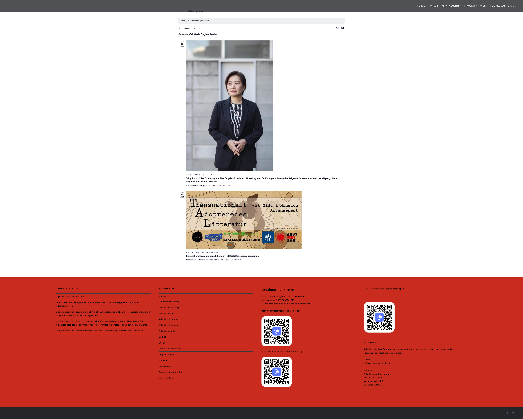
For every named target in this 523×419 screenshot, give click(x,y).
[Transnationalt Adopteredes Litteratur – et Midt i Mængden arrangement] (265, 220)
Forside (422, 6)
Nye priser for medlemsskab (70, 296)
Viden (483, 6)
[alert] (261, 21)
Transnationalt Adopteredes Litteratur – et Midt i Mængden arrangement (222, 255)
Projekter (470, 6)
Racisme (163, 360)
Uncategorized (166, 378)
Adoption (163, 296)
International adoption (170, 348)
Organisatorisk (166, 354)
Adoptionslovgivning (169, 325)
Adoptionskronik (167, 313)
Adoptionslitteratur (168, 319)
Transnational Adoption (170, 372)
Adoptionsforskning (169, 307)
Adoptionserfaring (170, 301)
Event (162, 342)
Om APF (434, 6)
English (513, 6)
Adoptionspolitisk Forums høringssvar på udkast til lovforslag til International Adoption (99, 330)
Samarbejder (165, 366)
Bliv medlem (497, 6)
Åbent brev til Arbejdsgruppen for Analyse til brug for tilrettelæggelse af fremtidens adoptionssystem (97, 304)
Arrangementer (451, 6)
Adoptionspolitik (167, 331)
